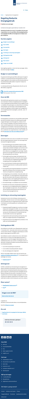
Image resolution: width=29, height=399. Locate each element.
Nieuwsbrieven (6, 379)
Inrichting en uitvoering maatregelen (11, 52)
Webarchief (3, 397)
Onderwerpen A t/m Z (7, 359)
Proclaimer (12, 394)
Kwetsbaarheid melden (21, 394)
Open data (5, 364)
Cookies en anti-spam (11, 391)
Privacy (18, 391)
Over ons (5, 344)
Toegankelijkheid (5, 394)
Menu (26, 10)
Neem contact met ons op (8, 296)
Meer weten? (6, 60)
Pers (4, 348)
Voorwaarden (6, 47)
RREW (12, 69)
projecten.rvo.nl (6, 366)
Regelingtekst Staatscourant (9, 285)
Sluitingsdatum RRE (7, 55)
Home (2, 15)
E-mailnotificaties (7, 377)
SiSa (4, 287)
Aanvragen (5, 50)
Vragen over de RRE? (8, 63)
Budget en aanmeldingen (9, 42)
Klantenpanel (6, 370)
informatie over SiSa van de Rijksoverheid (13, 131)
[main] (14, 173)
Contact (3, 391)
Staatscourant (6, 259)
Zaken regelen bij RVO (8, 351)
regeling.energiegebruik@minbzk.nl (9, 255)
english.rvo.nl (6, 353)
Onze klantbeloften (7, 346)
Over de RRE (6, 44)
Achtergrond (6, 58)
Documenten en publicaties (9, 361)
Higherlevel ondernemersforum (10, 381)
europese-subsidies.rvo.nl (8, 368)
